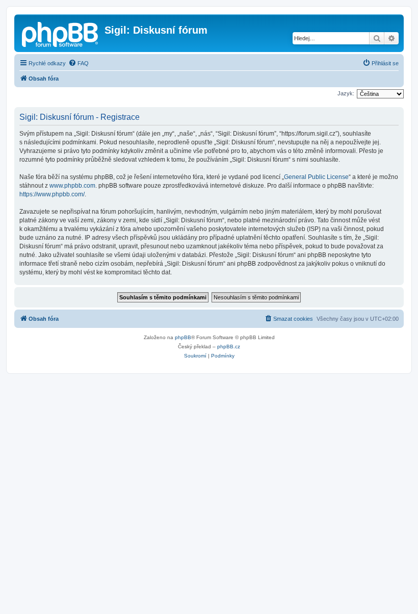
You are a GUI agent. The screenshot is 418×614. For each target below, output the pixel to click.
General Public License (316, 177)
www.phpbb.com (72, 185)
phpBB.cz (228, 346)
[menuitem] (78, 63)
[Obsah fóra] (60, 33)
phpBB (183, 337)
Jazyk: (345, 93)
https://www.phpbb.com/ (52, 194)
